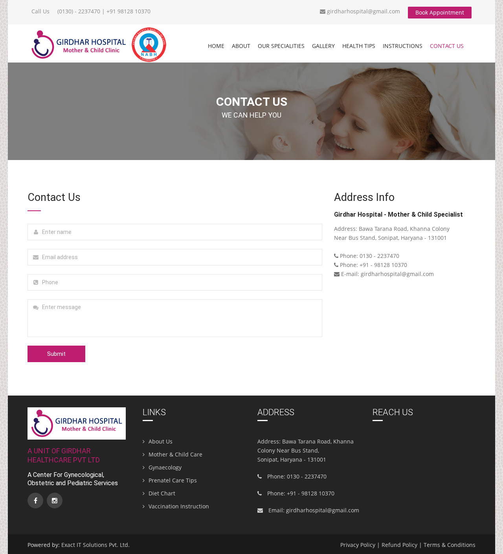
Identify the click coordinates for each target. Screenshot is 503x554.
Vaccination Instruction (179, 506)
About (241, 46)
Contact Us (447, 46)
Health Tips (358, 46)
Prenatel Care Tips (173, 480)
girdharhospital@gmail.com (362, 11)
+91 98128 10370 (128, 11)
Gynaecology (165, 467)
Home (216, 46)
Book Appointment (439, 12)
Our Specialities (281, 46)
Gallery (323, 46)
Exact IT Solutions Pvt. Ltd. (95, 544)
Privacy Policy (357, 544)
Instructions (402, 46)
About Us (161, 441)
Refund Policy (399, 544)
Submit (56, 353)
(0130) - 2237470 (78, 11)
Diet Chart (162, 493)
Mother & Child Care (175, 454)
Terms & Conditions (449, 544)
